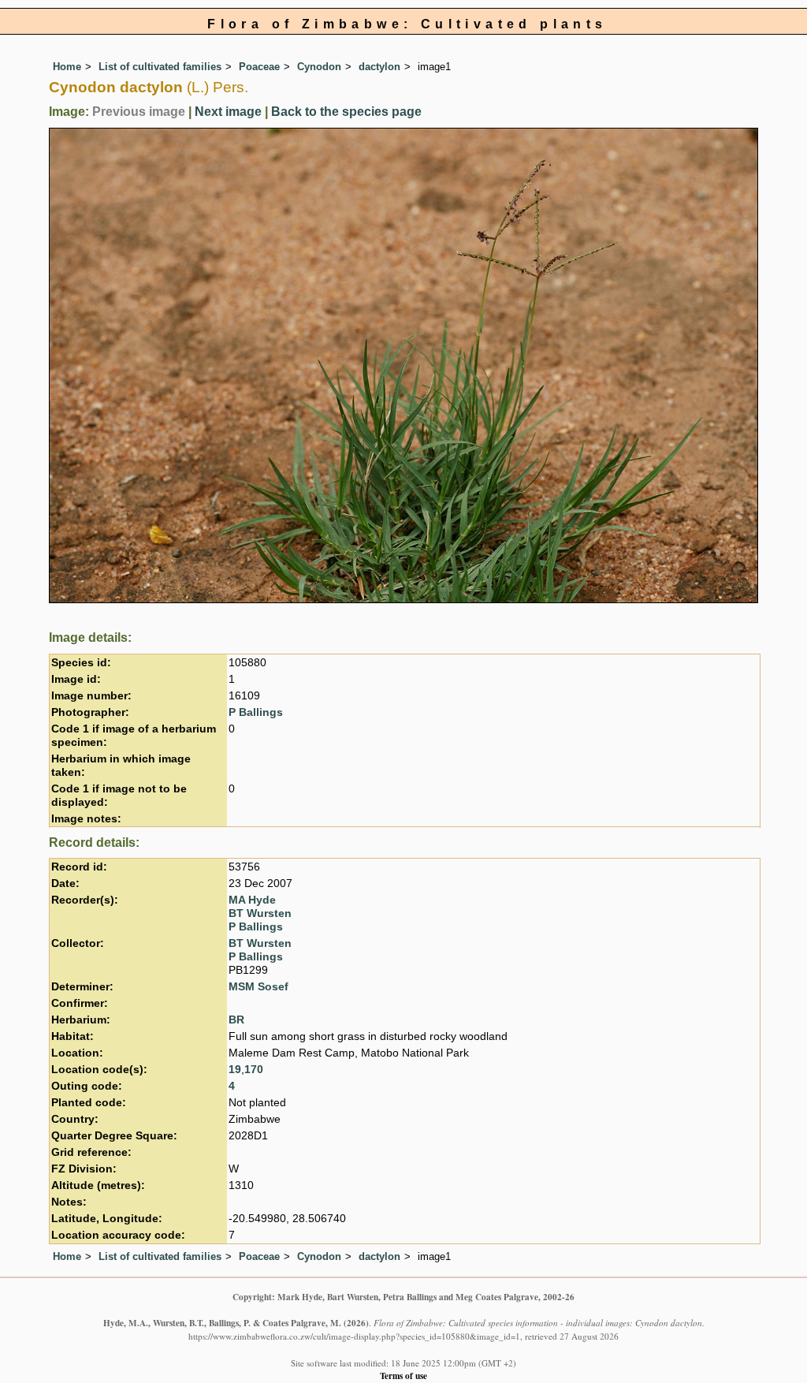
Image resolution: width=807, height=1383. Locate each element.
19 (235, 1069)
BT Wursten (260, 913)
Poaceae (259, 67)
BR (236, 1020)
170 (253, 1069)
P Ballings (256, 712)
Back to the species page (346, 111)
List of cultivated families (160, 67)
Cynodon (319, 67)
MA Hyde (252, 900)
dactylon (379, 67)
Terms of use (403, 1375)
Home (67, 67)
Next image (228, 111)
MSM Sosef (258, 987)
